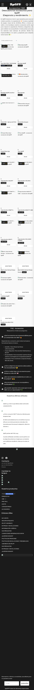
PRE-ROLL (5, 501)
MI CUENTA (5, 518)
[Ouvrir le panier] (30, 4)
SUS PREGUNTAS (6, 531)
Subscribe (24, 683)
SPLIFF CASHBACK (7, 523)
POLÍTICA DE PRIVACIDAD (9, 538)
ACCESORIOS (6, 509)
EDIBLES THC (5, 496)
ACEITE (4, 504)
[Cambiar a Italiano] (11, 482)
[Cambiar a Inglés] (4, 482)
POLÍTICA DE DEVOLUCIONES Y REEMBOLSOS (15, 541)
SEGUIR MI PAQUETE (8, 520)
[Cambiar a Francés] (4, 476)
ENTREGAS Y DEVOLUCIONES (10, 548)
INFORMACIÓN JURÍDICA (9, 528)
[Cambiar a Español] (5, 484)
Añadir (8, 68)
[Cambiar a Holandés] (5, 480)
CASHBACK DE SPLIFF (8, 543)
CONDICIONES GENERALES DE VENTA (13, 533)
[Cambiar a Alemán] (4, 478)
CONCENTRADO (6, 506)
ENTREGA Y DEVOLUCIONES (10, 525)
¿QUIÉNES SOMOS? (7, 536)
